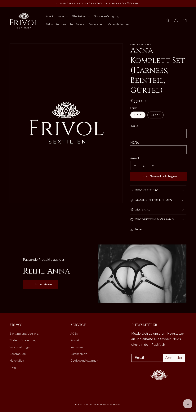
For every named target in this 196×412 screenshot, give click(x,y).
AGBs (74, 333)
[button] (167, 20)
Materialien (17, 360)
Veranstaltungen (20, 347)
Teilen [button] (139, 229)
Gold (137, 115)
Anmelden (174, 357)
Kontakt (75, 340)
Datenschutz (78, 353)
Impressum (77, 347)
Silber (155, 115)
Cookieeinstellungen (84, 360)
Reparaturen (18, 353)
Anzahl (134, 158)
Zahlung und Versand (24, 333)
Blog (13, 367)
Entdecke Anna (40, 284)
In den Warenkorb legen (158, 176)
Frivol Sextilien (91, 404)
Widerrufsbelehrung (23, 340)
